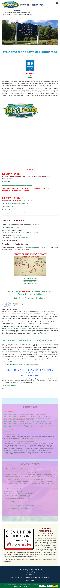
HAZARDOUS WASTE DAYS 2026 (13, 491)
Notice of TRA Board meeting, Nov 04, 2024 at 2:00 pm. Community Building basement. (28, 421)
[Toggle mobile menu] (57, 3)
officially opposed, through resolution (23, 443)
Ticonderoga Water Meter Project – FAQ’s (13, 213)
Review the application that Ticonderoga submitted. (17, 328)
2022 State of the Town (30, 278)
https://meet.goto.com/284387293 (12, 227)
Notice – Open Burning (16, 507)
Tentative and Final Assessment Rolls (20, 508)
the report (9, 431)
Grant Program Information (31, 364)
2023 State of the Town (30, 280)
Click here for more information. (13, 488)
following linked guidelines (29, 247)
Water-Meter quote (7, 206)
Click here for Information (9, 389)
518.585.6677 (17, 10)
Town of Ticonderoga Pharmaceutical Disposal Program (25, 505)
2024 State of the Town (30, 281)
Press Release (14, 364)
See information (34, 438)
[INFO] (30, 60)
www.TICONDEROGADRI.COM (37, 333)
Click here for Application (9, 385)
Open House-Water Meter (9, 210)
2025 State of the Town (30, 283)
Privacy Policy (30, 580)
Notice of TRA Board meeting (12, 414)
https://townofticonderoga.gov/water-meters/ (15, 203)
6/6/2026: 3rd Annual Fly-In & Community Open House (17, 185)
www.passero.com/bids (10, 486)
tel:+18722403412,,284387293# (19, 237)
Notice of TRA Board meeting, (12, 416)
